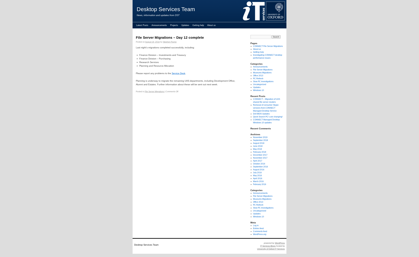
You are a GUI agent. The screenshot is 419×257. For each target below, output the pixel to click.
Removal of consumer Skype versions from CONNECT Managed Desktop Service (266, 108)
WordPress (280, 243)
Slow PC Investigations (263, 81)
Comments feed (260, 231)
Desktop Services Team (166, 9)
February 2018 (259, 152)
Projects (174, 25)
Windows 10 (258, 90)
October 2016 (259, 164)
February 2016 (259, 184)
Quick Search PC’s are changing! (267, 117)
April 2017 (257, 161)
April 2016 (257, 178)
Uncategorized (259, 84)
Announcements (159, 25)
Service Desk (178, 73)
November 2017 (260, 158)
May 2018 (257, 149)
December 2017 (260, 155)
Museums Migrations (262, 73)
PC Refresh (258, 78)
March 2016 (258, 181)
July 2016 (257, 172)
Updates (185, 25)
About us (211, 25)
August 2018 (258, 143)
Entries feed (258, 228)
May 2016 (257, 175)
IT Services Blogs (268, 246)
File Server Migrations (154, 91)
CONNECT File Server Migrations (268, 46)
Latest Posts (142, 25)
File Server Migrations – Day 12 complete (170, 37)
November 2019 (260, 137)
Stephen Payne (170, 42)
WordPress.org (259, 234)
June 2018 (258, 146)
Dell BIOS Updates (261, 114)
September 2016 (260, 167)
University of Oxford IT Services (271, 249)
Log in (256, 225)
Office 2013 (258, 75)
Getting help (198, 25)
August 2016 (258, 170)
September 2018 (260, 140)
